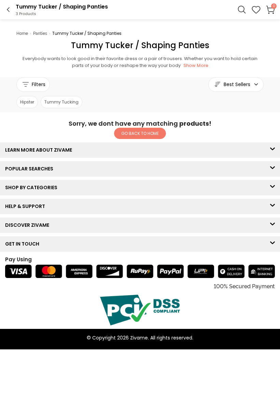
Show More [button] (195, 65)
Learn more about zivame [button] (40, 150)
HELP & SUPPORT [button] (26, 206)
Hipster (27, 102)
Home (22, 33)
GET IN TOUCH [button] (23, 243)
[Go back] (8, 9)
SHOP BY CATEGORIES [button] (32, 187)
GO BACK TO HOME (140, 133)
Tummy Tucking (61, 102)
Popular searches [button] (30, 168)
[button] (256, 9)
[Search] (241, 9)
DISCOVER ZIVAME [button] (28, 225)
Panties (40, 33)
